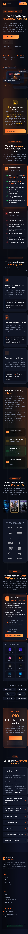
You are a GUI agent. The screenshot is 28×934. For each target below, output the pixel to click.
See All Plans (14, 738)
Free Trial (23, 3)
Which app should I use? (11, 816)
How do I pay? (9, 828)
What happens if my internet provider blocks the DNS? (13, 809)
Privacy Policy (8, 902)
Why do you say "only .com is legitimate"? (13, 771)
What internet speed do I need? (14, 834)
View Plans (8, 42)
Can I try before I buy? (11, 822)
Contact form (8, 916)
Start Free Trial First (15, 743)
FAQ (6, 894)
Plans (6, 880)
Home (6, 877)
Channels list (8, 885)
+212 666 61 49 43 (10, 911)
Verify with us (11, 131)
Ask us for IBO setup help (13, 635)
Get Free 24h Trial (10, 37)
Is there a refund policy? (12, 840)
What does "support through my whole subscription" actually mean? (14, 800)
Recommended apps (10, 899)
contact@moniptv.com (11, 914)
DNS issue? (8, 897)
